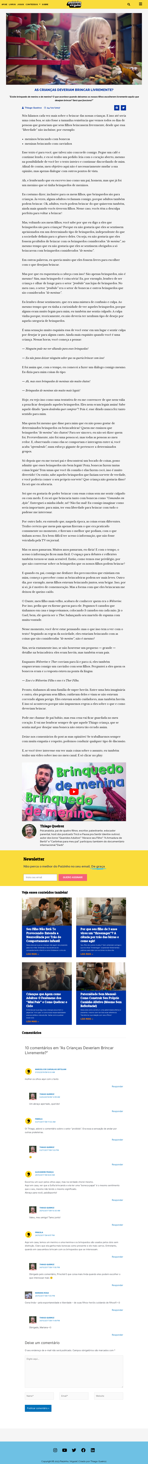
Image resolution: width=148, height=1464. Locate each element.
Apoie (4, 4)
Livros (12, 4)
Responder (117, 1086)
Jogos (20, 4)
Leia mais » (32, 954)
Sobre (45, 4)
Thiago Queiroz (46, 1094)
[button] (128, 4)
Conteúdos (32, 4)
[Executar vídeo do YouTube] (74, 791)
